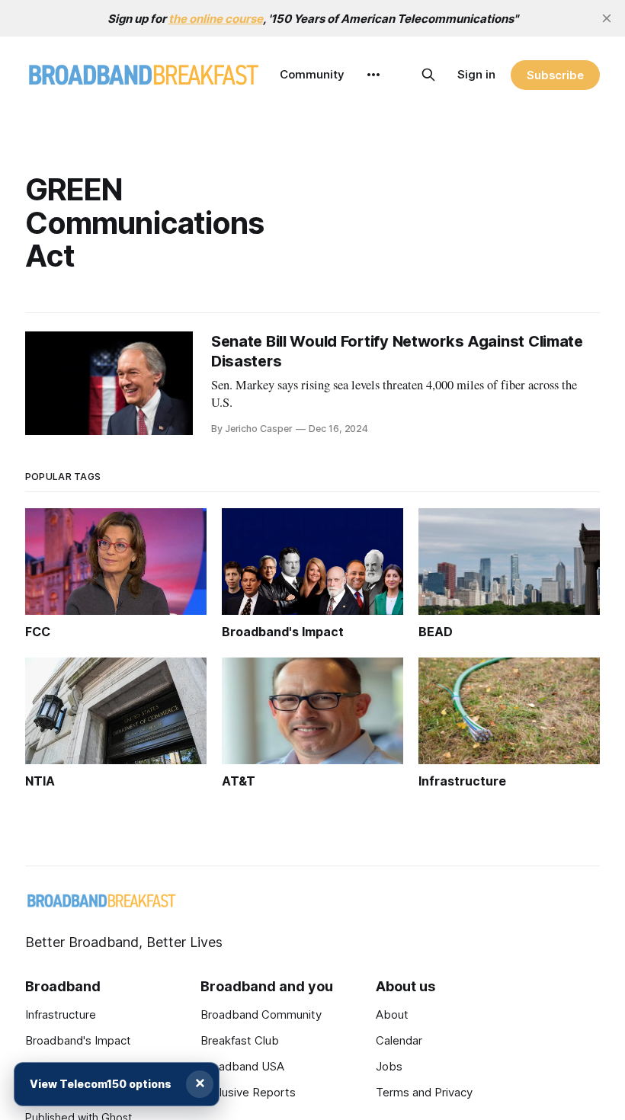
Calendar (399, 1040)
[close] (607, 18)
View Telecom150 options (100, 1083)
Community (312, 74)
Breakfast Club (239, 1040)
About (392, 1014)
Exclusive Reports (248, 1092)
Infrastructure (60, 1014)
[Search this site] (428, 74)
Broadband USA (242, 1066)
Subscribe (555, 75)
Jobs (389, 1066)
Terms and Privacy (424, 1092)
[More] (373, 74)
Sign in (476, 74)
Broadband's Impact (78, 1040)
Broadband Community (261, 1014)
